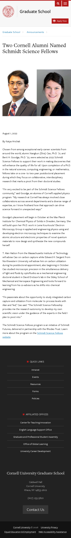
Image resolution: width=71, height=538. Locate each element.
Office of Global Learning (35, 444)
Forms (35, 391)
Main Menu (65, 3)
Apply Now (62, 20)
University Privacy (49, 527)
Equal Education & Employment (20, 532)
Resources (35, 384)
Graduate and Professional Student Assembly (35, 437)
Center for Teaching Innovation (35, 422)
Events (35, 377)
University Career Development (35, 451)
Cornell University (21, 527)
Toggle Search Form (58, 3)
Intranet (35, 369)
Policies (35, 398)
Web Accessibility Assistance (52, 532)
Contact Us (35, 509)
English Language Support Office (35, 429)
